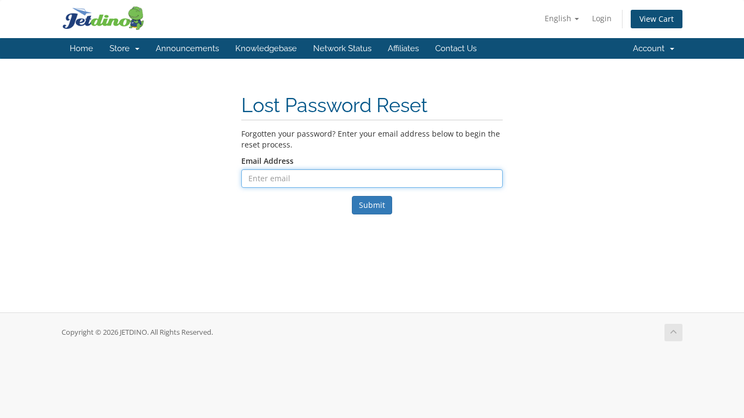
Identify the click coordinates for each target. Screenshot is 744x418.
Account (651, 48)
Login (602, 18)
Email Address (267, 161)
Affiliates (403, 48)
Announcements (187, 48)
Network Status (342, 48)
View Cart (656, 19)
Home (81, 48)
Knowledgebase (266, 48)
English (559, 18)
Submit (372, 205)
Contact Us (456, 48)
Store (121, 48)
